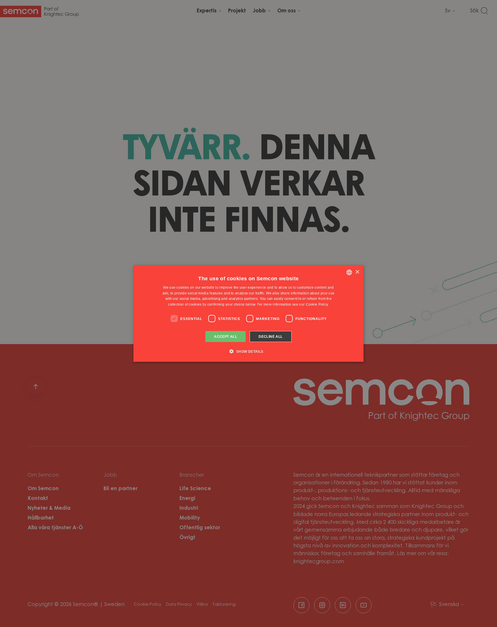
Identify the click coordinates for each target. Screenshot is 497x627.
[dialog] (248, 313)
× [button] (357, 272)
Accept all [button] (225, 337)
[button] (248, 351)
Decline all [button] (270, 337)
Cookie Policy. (317, 304)
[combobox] (349, 272)
